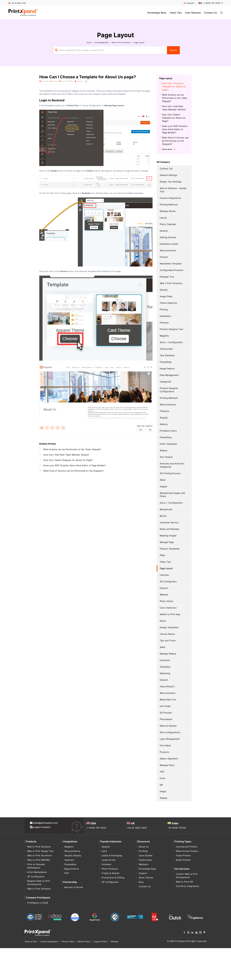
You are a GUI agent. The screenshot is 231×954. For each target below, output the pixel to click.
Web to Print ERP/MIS (38, 859)
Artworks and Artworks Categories (172, 465)
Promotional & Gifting (113, 877)
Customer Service (169, 522)
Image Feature (167, 368)
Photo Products (110, 868)
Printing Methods (169, 204)
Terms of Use (31, 941)
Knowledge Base (156, 12)
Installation (165, 316)
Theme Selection (168, 302)
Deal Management (169, 375)
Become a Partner (73, 887)
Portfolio (143, 851)
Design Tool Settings (171, 181)
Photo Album (166, 601)
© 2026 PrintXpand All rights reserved (186, 941)
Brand (163, 620)
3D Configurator (168, 581)
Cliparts (164, 588)
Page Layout (139, 42)
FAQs (162, 555)
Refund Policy (84, 941)
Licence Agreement (49, 941)
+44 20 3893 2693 (137, 827)
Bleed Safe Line (168, 699)
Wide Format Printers (187, 851)
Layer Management (170, 738)
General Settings (168, 175)
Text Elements (167, 355)
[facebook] (47, 427)
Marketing (165, 673)
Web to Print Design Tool (40, 851)
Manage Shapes (168, 653)
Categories (165, 381)
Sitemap (114, 941)
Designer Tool (167, 276)
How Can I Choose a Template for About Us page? (174, 86)
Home (89, 42)
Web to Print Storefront (39, 855)
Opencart (69, 859)
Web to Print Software (39, 888)
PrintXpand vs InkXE (37, 902)
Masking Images (168, 535)
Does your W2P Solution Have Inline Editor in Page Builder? (74, 465)
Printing (164, 309)
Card (104, 851)
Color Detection (168, 607)
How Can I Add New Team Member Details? (66, 454)
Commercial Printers (186, 846)
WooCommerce (168, 250)
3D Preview (166, 712)
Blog (141, 882)
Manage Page (167, 542)
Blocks (163, 515)
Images (163, 486)
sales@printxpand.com (45, 822)
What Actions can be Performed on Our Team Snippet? (72, 449)
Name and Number (169, 529)
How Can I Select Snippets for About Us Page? (68, 460)
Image (163, 791)
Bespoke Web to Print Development (38, 882)
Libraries (164, 574)
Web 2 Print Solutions (171, 283)
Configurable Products (171, 270)
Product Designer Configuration (169, 390)
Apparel (106, 846)
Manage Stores (168, 211)
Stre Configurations (170, 732)
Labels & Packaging (112, 855)
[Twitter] (188, 932)
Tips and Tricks (168, 640)
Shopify (164, 289)
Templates (165, 666)
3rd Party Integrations (187, 886)
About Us (144, 846)
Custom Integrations (170, 198)
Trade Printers (183, 855)
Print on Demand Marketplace (36, 866)
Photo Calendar (168, 224)
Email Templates (168, 443)
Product (164, 257)
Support (143, 873)
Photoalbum (166, 719)
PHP (66, 873)
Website (164, 594)
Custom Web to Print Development (187, 875)
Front (162, 778)
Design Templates (169, 627)
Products (164, 411)
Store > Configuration (171, 342)
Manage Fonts (167, 765)
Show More (167, 149)
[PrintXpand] (38, 932)
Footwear (106, 864)
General (164, 230)
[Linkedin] (192, 932)
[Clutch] (175, 917)
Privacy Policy (67, 941)
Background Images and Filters (172, 495)
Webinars (143, 864)
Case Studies (146, 855)
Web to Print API (184, 881)
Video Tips (176, 12)
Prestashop (70, 864)
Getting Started (168, 237)
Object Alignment (169, 758)
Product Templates (170, 548)
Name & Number (168, 725)
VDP (162, 771)
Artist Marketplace (37, 872)
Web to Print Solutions (121, 42)
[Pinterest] (204, 932)
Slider (163, 479)
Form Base (165, 745)
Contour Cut (166, 168)
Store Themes (146, 877)
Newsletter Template (171, 263)
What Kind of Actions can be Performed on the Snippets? (73, 470)
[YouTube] (196, 932)
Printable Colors (168, 430)
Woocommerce (167, 693)
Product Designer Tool (171, 329)
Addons (164, 424)
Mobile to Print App (170, 614)
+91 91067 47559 (177, 827)
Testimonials (166, 348)
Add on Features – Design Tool (173, 190)
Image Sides (166, 296)
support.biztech (42, 827)
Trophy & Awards (111, 873)
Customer (165, 660)
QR (161, 784)
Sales (162, 647)
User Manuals (193, 12)
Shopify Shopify (72, 855)
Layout (163, 217)
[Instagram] (200, 932)
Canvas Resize (167, 633)
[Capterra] (195, 917)
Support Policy (100, 941)
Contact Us (210, 12)
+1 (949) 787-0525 (96, 827)
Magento (164, 335)
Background (166, 509)
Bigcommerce (71, 868)
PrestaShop (166, 361)
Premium (164, 322)
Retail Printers (183, 859)
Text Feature (166, 457)
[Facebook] (184, 932)
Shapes (163, 450)
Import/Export (167, 686)
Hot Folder (165, 706)
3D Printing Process (170, 473)
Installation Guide (169, 243)
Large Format (109, 859)
